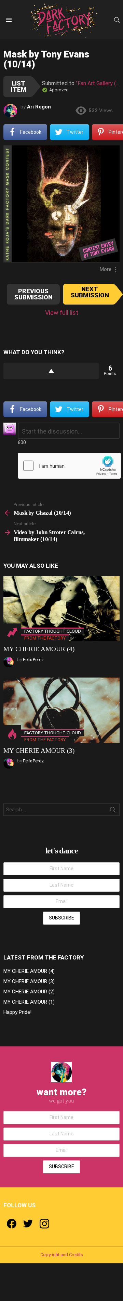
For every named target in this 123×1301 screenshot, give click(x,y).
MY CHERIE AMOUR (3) (38, 750)
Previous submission (33, 294)
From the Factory (45, 638)
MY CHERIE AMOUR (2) (29, 992)
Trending (12, 632)
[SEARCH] (117, 19)
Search (113, 811)
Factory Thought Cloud (52, 631)
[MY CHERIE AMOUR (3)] (61, 710)
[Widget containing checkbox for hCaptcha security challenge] (69, 466)
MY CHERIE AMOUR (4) (38, 649)
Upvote (51, 371)
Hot (12, 734)
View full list (61, 312)
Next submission (90, 292)
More (105, 269)
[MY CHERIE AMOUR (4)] (61, 608)
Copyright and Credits (61, 1254)
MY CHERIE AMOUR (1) (29, 1002)
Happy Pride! (17, 1012)
